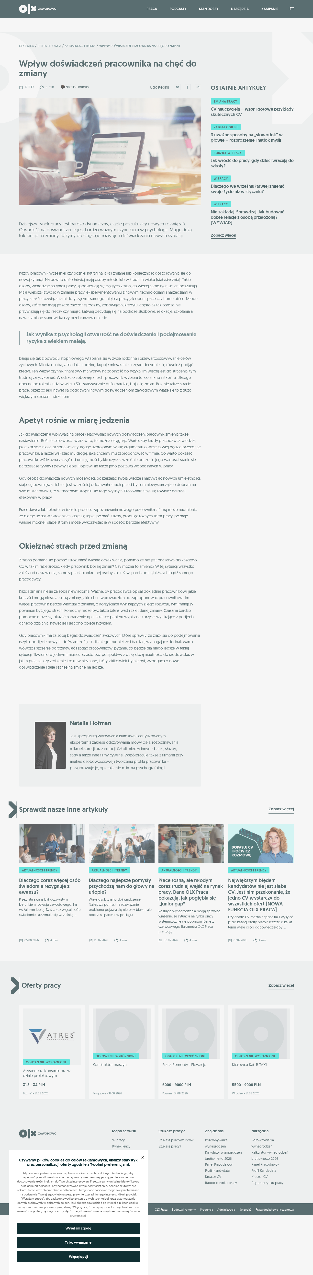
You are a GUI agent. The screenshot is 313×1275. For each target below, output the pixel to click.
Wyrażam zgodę (78, 1228)
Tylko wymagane (78, 1242)
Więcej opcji (78, 1256)
